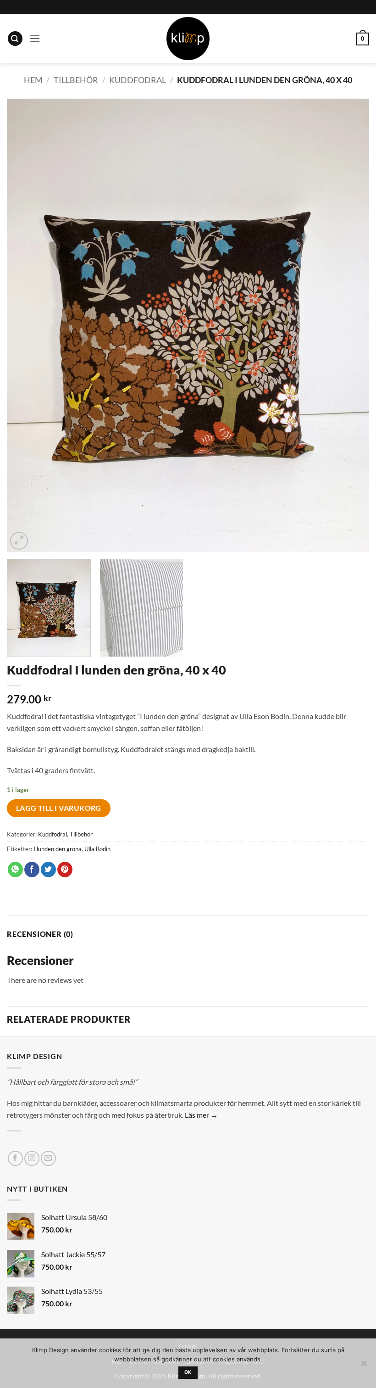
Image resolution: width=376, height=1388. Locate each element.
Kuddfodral (137, 80)
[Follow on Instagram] (31, 1158)
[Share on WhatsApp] (15, 869)
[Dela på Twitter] (48, 869)
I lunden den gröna (57, 849)
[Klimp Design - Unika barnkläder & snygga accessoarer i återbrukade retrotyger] (188, 38)
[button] (15, 38)
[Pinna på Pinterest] (64, 869)
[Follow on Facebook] (15, 1158)
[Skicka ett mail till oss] (48, 1158)
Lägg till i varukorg (58, 808)
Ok (188, 1372)
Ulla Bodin (97, 849)
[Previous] (25, 325)
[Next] (350, 325)
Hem (33, 80)
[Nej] (363, 1366)
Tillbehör (76, 80)
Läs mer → (201, 1114)
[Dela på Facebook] (31, 869)
